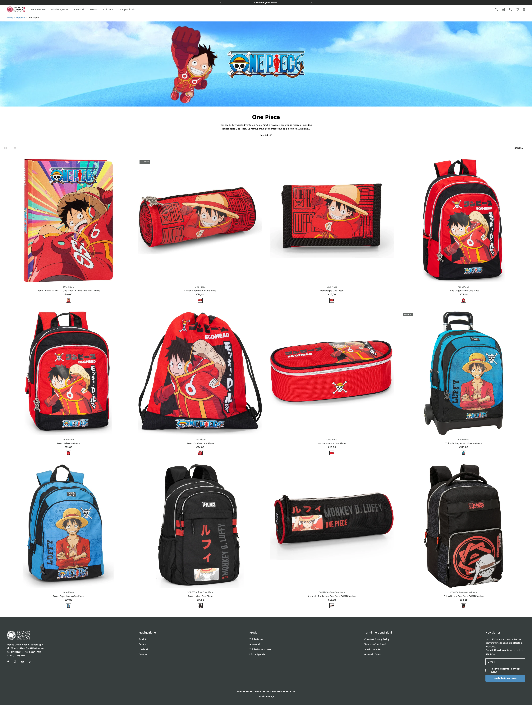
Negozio (20, 17)
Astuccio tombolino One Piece (200, 290)
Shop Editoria (127, 9)
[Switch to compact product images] (15, 148)
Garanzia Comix (372, 654)
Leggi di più (266, 135)
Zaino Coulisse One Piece (200, 443)
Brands (94, 9)
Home (10, 17)
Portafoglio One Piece (331, 290)
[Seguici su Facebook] (8, 661)
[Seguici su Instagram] (15, 661)
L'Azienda (144, 649)
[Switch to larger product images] (5, 148)
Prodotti (143, 639)
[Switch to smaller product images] (10, 148)
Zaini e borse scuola (260, 649)
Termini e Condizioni (375, 644)
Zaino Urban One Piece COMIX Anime (463, 596)
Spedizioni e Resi (373, 649)
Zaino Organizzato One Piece (463, 290)
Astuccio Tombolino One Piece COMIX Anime (332, 596)
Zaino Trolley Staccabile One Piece (463, 443)
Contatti (143, 654)
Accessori (78, 9)
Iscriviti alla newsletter (505, 678)
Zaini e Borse (38, 9)
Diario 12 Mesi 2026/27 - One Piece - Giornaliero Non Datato (68, 290)
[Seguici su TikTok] (29, 661)
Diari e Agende (59, 9)
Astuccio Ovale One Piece (332, 443)
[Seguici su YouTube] (22, 661)
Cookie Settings (266, 696)
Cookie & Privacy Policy (376, 639)
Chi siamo (108, 9)
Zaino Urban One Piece (200, 596)
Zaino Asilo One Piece (68, 443)
